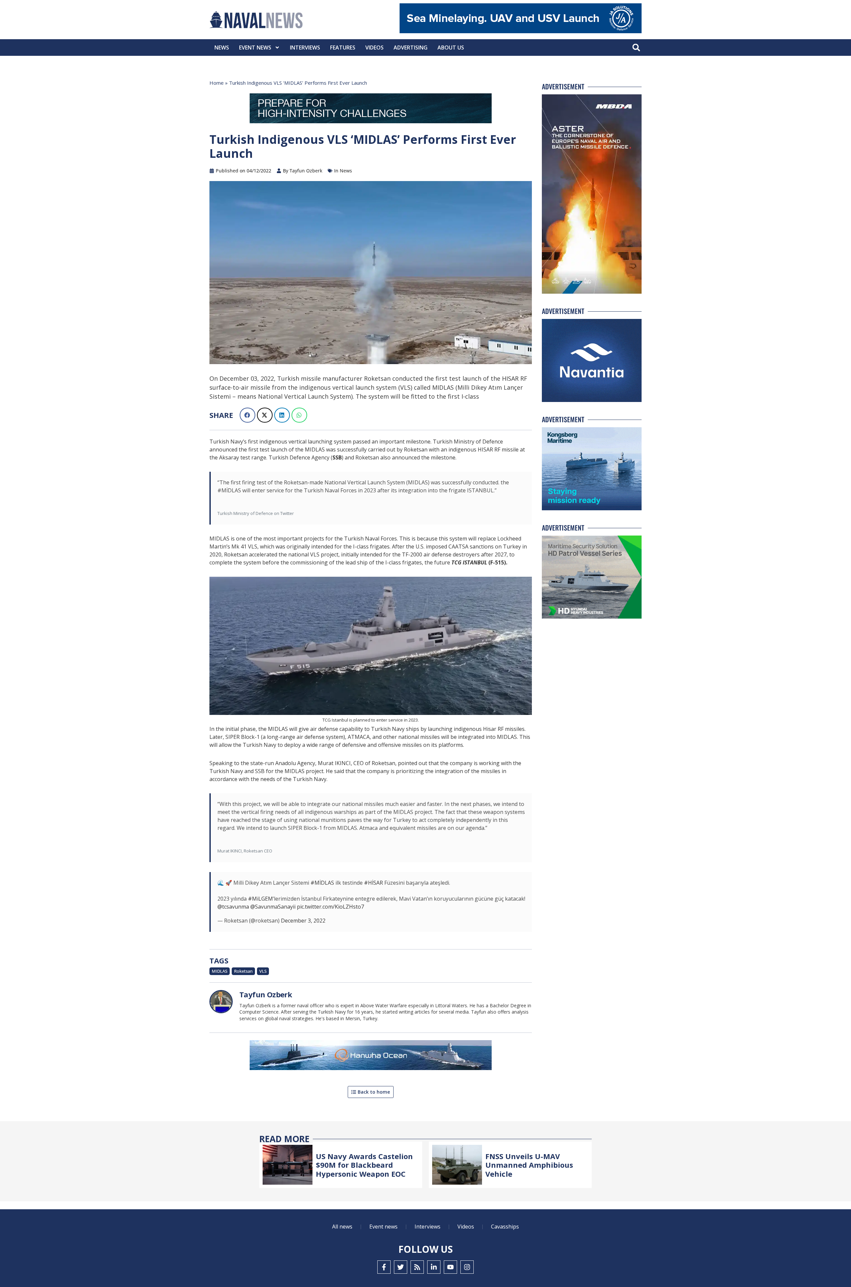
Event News (255, 47)
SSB (337, 457)
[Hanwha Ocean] (371, 1056)
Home (216, 82)
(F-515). (479, 562)
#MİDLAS (322, 882)
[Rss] (417, 1267)
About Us (450, 47)
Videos (374, 47)
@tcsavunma (233, 906)
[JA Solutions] (521, 31)
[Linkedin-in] (433, 1267)
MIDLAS (219, 971)
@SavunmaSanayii (273, 906)
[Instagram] (467, 1267)
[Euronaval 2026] (371, 109)
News (221, 47)
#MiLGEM (260, 898)
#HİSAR (373, 882)
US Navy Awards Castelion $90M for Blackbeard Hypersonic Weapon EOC (364, 1165)
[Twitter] (400, 1267)
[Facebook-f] (384, 1267)
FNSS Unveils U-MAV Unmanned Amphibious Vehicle (529, 1165)
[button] (636, 47)
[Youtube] (450, 1267)
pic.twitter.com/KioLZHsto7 (330, 906)
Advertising (410, 47)
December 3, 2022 (303, 920)
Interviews (305, 47)
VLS (263, 971)
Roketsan (243, 971)
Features (342, 47)
